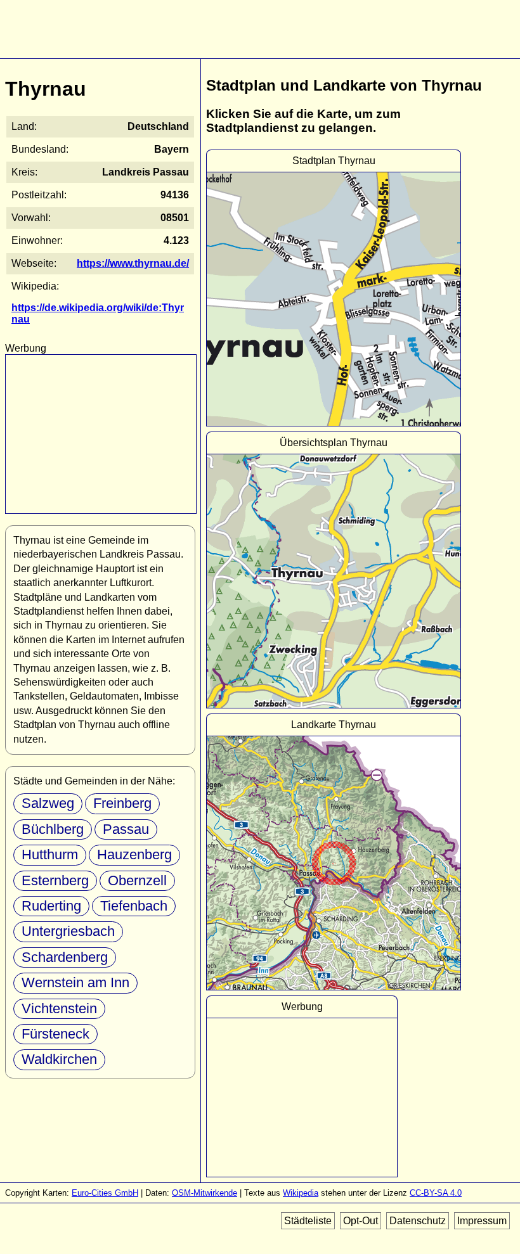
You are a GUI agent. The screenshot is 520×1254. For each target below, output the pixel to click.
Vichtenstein (59, 1008)
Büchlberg (53, 829)
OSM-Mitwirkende (204, 1193)
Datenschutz (417, 1220)
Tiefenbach (133, 906)
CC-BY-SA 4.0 (436, 1193)
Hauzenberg (134, 854)
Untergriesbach (68, 931)
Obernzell (137, 880)
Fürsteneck (55, 1034)
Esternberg (55, 880)
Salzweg (48, 803)
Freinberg (122, 803)
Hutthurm (50, 854)
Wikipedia (300, 1193)
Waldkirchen (59, 1059)
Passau (126, 829)
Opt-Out (360, 1220)
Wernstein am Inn (75, 982)
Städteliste (308, 1220)
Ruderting (51, 906)
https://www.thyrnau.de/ (133, 263)
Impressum (482, 1220)
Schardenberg (65, 957)
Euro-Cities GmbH (105, 1193)
